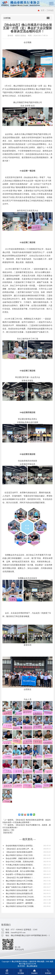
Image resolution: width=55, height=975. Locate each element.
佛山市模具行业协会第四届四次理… (20, 894)
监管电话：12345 (30, 930)
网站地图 (40, 961)
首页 (42, 10)
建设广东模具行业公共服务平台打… (20, 887)
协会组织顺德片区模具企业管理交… (20, 846)
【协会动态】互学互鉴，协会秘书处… (21, 900)
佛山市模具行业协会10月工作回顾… (20, 881)
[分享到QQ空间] (22, 815)
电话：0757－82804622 (14, 930)
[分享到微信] (34, 815)
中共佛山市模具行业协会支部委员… (20, 865)
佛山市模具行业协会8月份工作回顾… (20, 906)
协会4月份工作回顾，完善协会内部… (20, 862)
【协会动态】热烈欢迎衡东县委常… (20, 852)
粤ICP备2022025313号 (27, 964)
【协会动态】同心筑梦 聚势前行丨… (20, 878)
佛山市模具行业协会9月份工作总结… (20, 897)
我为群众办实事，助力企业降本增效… (21, 871)
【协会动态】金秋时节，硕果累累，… (21, 903)
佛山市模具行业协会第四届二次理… (20, 890)
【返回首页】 (7, 833)
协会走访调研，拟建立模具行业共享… (21, 858)
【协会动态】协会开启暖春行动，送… (21, 868)
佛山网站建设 (32, 966)
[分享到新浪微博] (25, 815)
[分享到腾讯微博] (28, 815)
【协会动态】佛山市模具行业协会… (20, 884)
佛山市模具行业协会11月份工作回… (20, 855)
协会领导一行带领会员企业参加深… (20, 874)
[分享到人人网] (31, 815)
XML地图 (49, 961)
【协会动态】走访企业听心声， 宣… (20, 849)
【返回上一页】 (8, 830)
